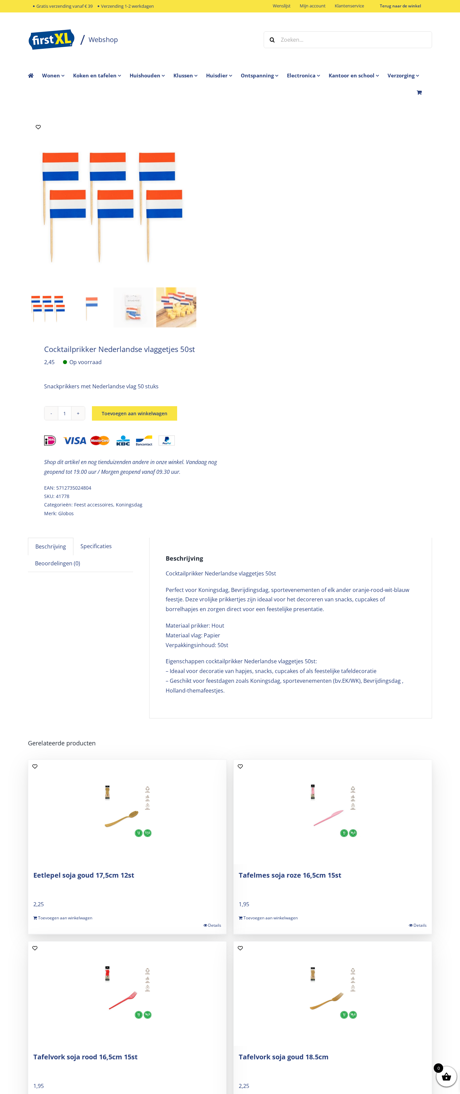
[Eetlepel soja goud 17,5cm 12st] (127, 812)
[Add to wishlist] (38, 127)
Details (214, 925)
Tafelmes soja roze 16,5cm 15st (290, 875)
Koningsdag (129, 504)
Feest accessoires (93, 504)
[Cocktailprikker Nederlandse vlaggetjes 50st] (112, 201)
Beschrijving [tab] (50, 546)
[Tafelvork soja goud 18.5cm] (333, 994)
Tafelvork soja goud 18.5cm (284, 1056)
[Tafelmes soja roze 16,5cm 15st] (333, 812)
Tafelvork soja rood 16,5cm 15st (85, 1056)
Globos (66, 513)
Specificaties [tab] (96, 546)
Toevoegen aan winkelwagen (134, 413)
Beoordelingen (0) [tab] (57, 563)
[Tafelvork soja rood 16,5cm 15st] (127, 994)
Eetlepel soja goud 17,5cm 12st (83, 875)
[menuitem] (57, 75)
